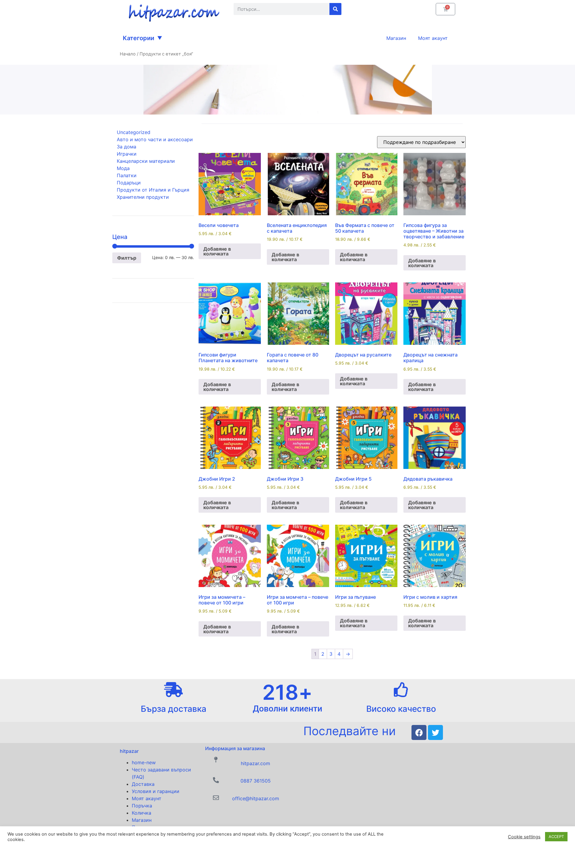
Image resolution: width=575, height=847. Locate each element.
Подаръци (129, 183)
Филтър (126, 258)
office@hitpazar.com (255, 798)
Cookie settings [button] (524, 837)
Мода (123, 168)
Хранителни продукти (143, 197)
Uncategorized (133, 132)
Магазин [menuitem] (396, 38)
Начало (128, 54)
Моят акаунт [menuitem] (433, 38)
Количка (141, 813)
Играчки (127, 154)
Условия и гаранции (155, 791)
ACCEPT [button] (556, 836)
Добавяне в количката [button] (217, 251)
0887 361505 (255, 781)
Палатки (127, 175)
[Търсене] (335, 9)
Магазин (142, 820)
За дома (126, 147)
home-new (144, 762)
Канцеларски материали (146, 161)
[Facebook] (418, 732)
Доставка (143, 784)
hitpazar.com (255, 763)
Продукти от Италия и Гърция (153, 190)
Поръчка (142, 806)
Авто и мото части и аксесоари (155, 139)
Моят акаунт (146, 798)
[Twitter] (435, 732)
